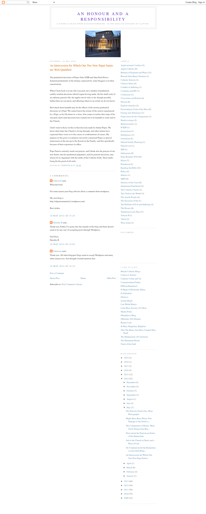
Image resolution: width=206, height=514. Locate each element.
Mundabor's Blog (128, 315)
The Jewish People (129, 197)
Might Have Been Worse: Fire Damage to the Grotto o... (139, 420)
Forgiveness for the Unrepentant (134, 116)
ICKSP (123, 127)
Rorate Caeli (126, 322)
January (130, 475)
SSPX (123, 178)
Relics (123, 171)
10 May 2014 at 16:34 (62, 266)
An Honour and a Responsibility (103, 16)
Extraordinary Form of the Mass (134, 109)
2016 (126, 370)
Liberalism (125, 138)
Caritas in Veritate (128, 274)
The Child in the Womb (131, 193)
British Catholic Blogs (130, 271)
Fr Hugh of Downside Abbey (133, 289)
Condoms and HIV (129, 90)
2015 (126, 374)
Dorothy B (57, 222)
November (131, 386)
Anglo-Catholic (127, 68)
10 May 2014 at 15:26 (62, 215)
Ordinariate (126, 153)
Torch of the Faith (128, 344)
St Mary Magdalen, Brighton (133, 326)
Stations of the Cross (130, 182)
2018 (126, 361)
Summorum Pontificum (131, 186)
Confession (126, 94)
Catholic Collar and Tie (131, 278)
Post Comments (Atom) (72, 284)
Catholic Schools (128, 79)
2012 (126, 485)
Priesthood (125, 164)
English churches (128, 105)
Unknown (57, 180)
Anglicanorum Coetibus (131, 65)
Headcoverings (127, 120)
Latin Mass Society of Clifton (133, 307)
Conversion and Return (131, 98)
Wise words (126, 222)
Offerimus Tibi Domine (131, 318)
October (130, 390)
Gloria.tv (124, 296)
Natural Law (126, 145)
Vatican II (125, 215)
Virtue (123, 219)
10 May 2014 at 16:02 (62, 244)
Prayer (123, 160)
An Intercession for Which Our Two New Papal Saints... (139, 456)
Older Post (111, 278)
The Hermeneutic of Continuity (134, 336)
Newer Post (55, 278)
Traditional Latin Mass (130, 211)
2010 (126, 493)
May (129, 407)
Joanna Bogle (127, 300)
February (131, 471)
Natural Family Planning (131, 142)
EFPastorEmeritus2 (129, 286)
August (130, 399)
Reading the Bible (129, 167)
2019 (126, 357)
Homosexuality (127, 123)
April (129, 463)
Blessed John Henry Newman (133, 76)
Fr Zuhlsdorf (126, 293)
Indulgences (126, 134)
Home (83, 278)
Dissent (124, 101)
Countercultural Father (130, 282)
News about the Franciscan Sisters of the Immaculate (140, 435)
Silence (124, 175)
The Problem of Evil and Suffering (135, 204)
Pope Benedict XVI (129, 156)
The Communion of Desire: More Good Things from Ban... (140, 427)
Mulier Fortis (126, 311)
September (131, 394)
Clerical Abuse (127, 83)
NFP (122, 149)
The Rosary (126, 208)
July (129, 403)
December (131, 382)
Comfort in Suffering (130, 87)
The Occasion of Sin (129, 200)
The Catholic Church (130, 189)
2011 (126, 489)
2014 (126, 378)
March (130, 467)
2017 (126, 366)
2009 (126, 497)
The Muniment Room (130, 340)
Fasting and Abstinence (131, 112)
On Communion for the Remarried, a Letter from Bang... (141, 449)
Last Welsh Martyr (129, 304)
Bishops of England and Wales (134, 72)
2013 (126, 481)
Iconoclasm (126, 131)
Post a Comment (57, 273)
